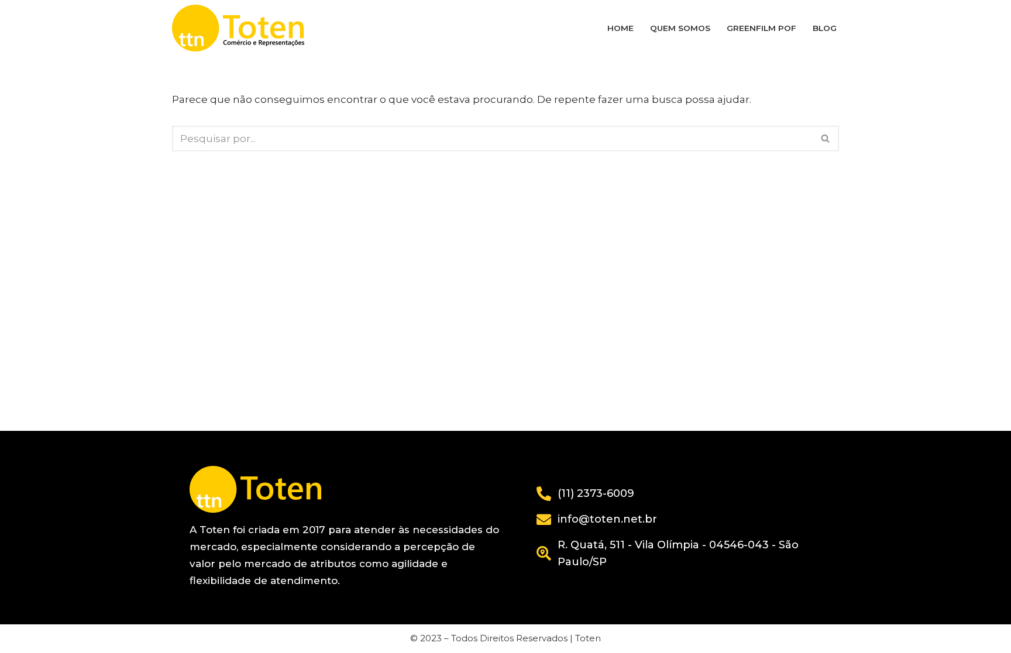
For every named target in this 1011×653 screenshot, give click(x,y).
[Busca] (826, 138)
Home (620, 28)
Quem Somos (680, 28)
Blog (825, 28)
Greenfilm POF (761, 28)
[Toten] (241, 28)
